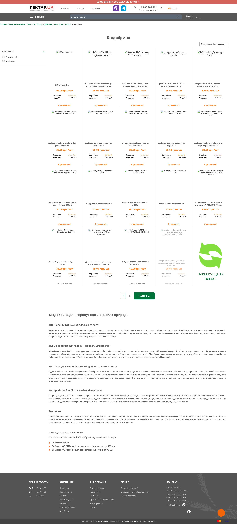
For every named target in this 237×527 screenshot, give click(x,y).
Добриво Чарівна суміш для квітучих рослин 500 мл (208, 144)
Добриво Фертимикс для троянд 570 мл (98, 144)
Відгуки (93, 507)
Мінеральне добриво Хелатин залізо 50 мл (135, 144)
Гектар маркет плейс (130, 488)
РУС (175, 8)
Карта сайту (95, 492)
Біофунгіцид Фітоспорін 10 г (99, 203)
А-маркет (11, 57)
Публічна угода (66, 499)
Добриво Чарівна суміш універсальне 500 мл (62, 144)
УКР (169, 8)
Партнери (64, 503)
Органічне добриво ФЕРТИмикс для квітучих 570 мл (171, 84)
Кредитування (96, 503)
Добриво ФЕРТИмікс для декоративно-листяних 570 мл (135, 84)
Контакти (63, 495)
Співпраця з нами (67, 507)
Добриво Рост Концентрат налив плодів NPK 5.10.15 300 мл (208, 203)
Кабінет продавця (128, 495)
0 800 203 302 (173, 487)
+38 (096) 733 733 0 (176, 494)
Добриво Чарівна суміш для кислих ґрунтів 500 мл (62, 203)
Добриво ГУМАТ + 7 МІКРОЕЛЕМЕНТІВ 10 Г (135, 263)
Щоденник (64, 488)
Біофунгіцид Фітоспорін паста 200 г (135, 203)
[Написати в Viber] (184, 506)
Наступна (144, 296)
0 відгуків (73, 98)
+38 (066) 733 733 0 (176, 497)
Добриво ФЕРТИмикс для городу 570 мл (171, 144)
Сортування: (213, 44)
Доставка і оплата (97, 488)
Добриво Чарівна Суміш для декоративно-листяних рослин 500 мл (171, 263)
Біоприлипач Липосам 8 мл (171, 203)
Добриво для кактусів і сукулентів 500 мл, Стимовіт (98, 263)
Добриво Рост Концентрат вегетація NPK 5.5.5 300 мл (208, 84)
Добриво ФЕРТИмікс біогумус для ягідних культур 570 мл (98, 84)
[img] (64, 64)
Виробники (64, 511)
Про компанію (66, 492)
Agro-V (10, 61)
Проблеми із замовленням (102, 499)
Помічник (94, 495)
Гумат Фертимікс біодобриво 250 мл (62, 263)
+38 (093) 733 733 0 (176, 500)
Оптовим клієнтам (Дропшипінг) (135, 492)
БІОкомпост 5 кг (62, 85)
